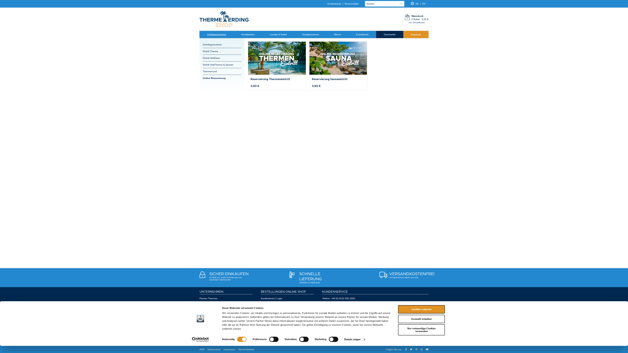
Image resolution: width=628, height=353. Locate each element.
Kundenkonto (334, 3)
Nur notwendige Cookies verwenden (421, 330)
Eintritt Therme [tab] (210, 51)
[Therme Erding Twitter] (411, 349)
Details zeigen (352, 339)
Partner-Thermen (209, 298)
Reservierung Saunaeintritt (330, 79)
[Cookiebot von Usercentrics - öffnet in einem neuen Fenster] (200, 339)
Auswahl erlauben (421, 319)
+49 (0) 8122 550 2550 (343, 298)
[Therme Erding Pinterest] (416, 349)
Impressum (229, 349)
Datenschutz (214, 349)
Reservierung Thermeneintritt (270, 79)
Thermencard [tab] (210, 71)
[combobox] (384, 4)
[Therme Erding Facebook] (406, 349)
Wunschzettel (351, 3)
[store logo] (224, 26)
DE (417, 3)
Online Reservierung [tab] (214, 78)
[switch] (274, 339)
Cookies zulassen (421, 309)
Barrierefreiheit (246, 349)
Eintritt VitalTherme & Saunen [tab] (218, 64)
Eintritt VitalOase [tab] (211, 58)
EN (423, 3)
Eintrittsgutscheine (212, 44)
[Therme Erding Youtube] (427, 349)
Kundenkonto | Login (271, 298)
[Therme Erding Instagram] (422, 349)
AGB (202, 349)
